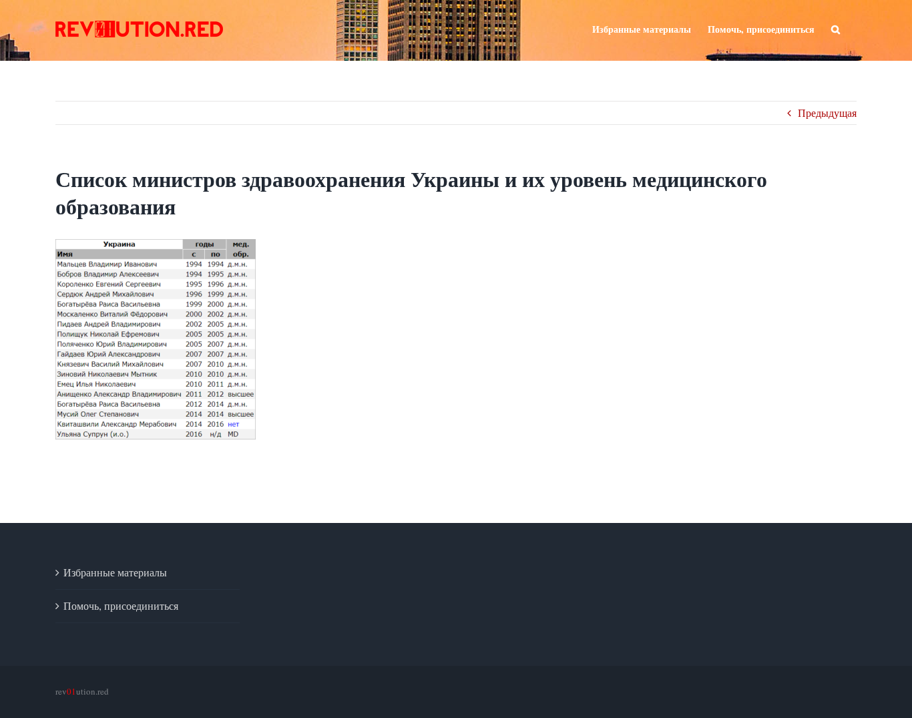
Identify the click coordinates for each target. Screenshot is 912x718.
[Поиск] (835, 28)
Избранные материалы (115, 572)
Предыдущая (827, 113)
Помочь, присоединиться (120, 605)
